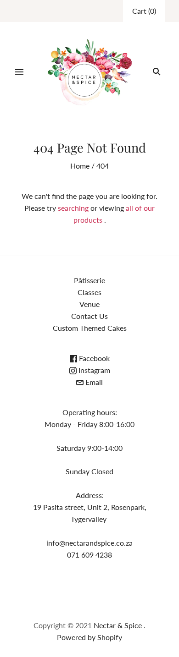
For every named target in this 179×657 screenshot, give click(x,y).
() (144, 10)
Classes (89, 292)
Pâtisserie (89, 280)
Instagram (93, 370)
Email (93, 382)
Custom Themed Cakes (90, 327)
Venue (89, 304)
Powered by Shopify (89, 637)
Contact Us (89, 316)
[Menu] (19, 72)
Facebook (93, 358)
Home (80, 165)
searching (73, 207)
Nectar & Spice (119, 625)
